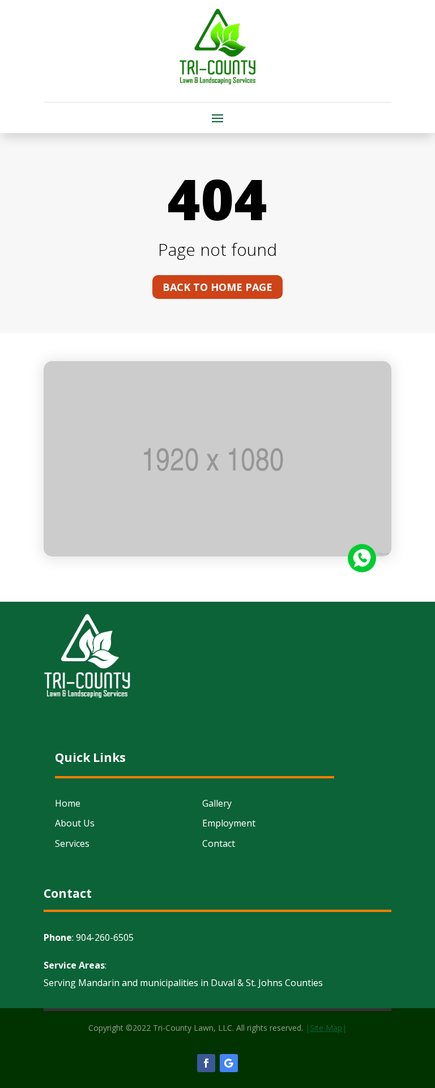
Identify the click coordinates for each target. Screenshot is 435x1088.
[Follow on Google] (229, 1063)
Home (67, 803)
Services (72, 843)
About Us (75, 823)
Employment (228, 823)
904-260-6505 (105, 937)
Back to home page (217, 287)
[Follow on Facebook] (206, 1063)
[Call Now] (362, 558)
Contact (218, 843)
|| (326, 1027)
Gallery (217, 803)
